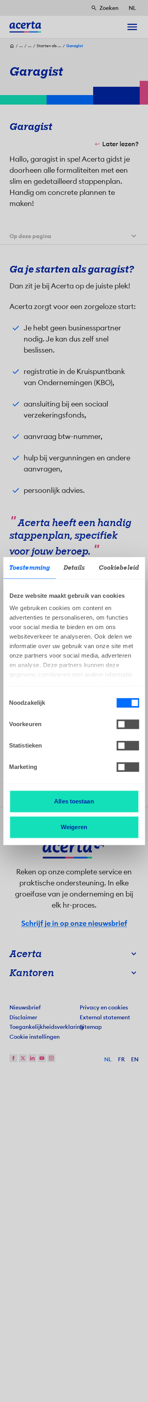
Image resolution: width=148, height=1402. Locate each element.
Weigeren (74, 827)
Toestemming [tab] (29, 568)
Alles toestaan (74, 801)
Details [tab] (74, 568)
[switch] (127, 724)
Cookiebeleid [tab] (119, 568)
